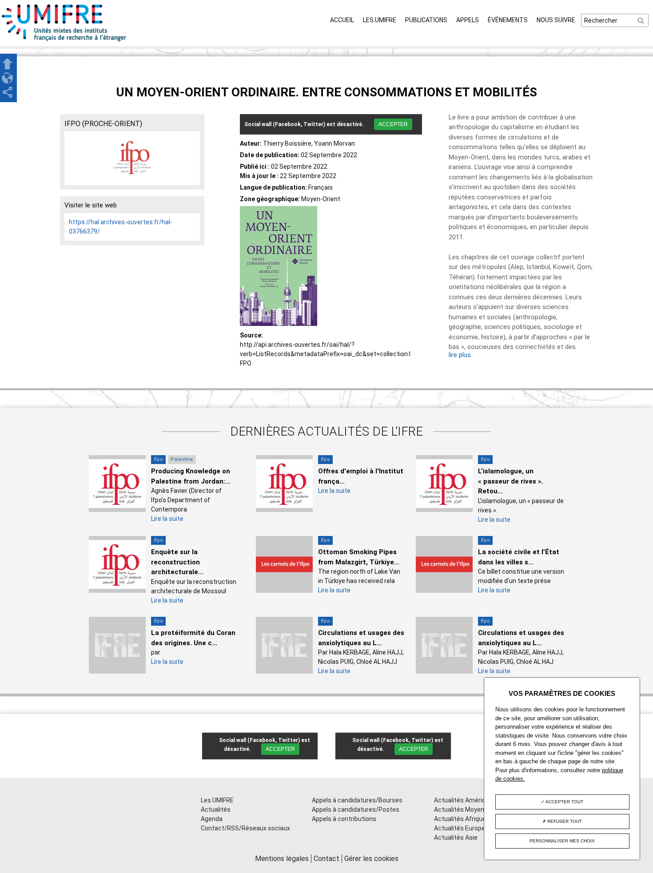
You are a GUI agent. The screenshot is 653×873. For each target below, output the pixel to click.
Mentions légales (282, 858)
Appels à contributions (344, 818)
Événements (508, 20)
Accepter (393, 124)
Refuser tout (564, 821)
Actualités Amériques (465, 800)
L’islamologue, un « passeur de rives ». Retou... (510, 481)
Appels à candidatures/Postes (355, 809)
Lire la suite (167, 518)
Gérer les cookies (371, 858)
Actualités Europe (459, 828)
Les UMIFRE (379, 20)
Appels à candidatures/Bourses (357, 800)
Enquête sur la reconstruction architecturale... (177, 562)
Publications (426, 20)
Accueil (342, 20)
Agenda (212, 818)
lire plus (460, 355)
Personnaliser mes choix (562, 840)
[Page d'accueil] (64, 41)
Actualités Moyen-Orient (469, 809)
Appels (467, 20)
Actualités (216, 809)
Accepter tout (564, 801)
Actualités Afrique (460, 818)
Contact (326, 858)
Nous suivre (556, 20)
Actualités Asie (456, 837)
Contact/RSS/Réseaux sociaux (245, 828)
